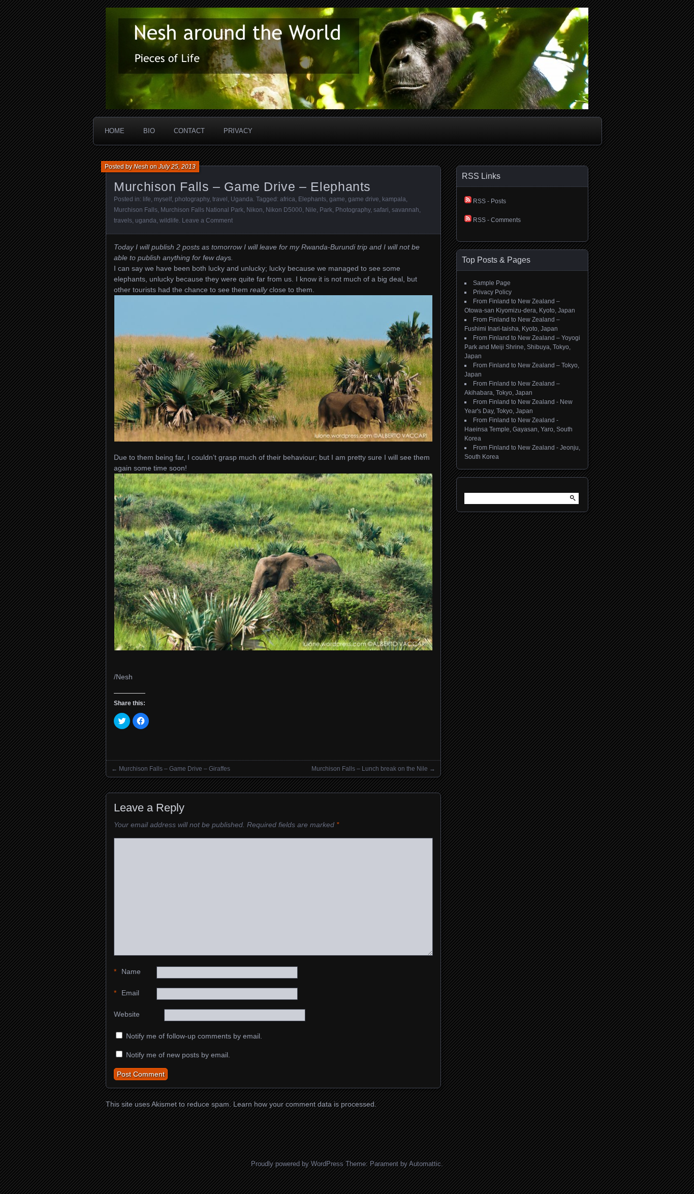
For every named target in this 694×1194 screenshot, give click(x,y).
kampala (394, 199)
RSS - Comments (496, 220)
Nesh (141, 166)
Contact (189, 131)
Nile (311, 209)
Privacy (238, 131)
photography (192, 199)
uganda (145, 220)
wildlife (169, 220)
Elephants (312, 199)
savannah (405, 209)
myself (163, 199)
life (147, 199)
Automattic (425, 1164)
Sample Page (492, 283)
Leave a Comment (207, 220)
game (337, 199)
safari (381, 209)
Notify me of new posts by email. (178, 1055)
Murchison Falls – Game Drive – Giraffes (174, 768)
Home (114, 131)
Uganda (242, 199)
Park (326, 209)
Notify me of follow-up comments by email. (194, 1036)
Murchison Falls (135, 209)
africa (287, 199)
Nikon (254, 209)
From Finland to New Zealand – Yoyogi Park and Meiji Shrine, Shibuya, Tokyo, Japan (522, 347)
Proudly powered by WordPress (297, 1164)
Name (127, 971)
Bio (149, 131)
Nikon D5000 (284, 209)
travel (220, 199)
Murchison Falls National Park (202, 209)
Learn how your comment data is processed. (304, 1104)
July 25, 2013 (177, 166)
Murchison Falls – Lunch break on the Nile (369, 768)
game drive (363, 199)
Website (127, 1014)
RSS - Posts (488, 201)
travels (123, 220)
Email (126, 993)
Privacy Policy (492, 292)
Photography (352, 209)
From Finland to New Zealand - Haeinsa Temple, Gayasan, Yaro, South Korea (518, 429)
